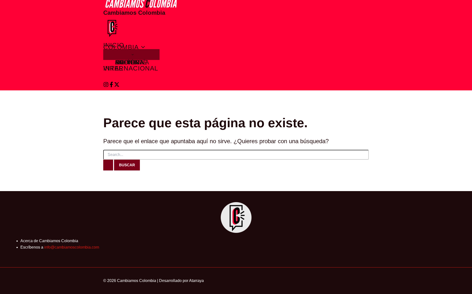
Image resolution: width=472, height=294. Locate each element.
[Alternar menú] (131, 54)
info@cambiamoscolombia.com (71, 247)
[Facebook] (111, 86)
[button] (142, 47)
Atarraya (196, 281)
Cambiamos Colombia (134, 12)
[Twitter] (116, 86)
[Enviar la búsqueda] (108, 165)
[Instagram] (106, 86)
